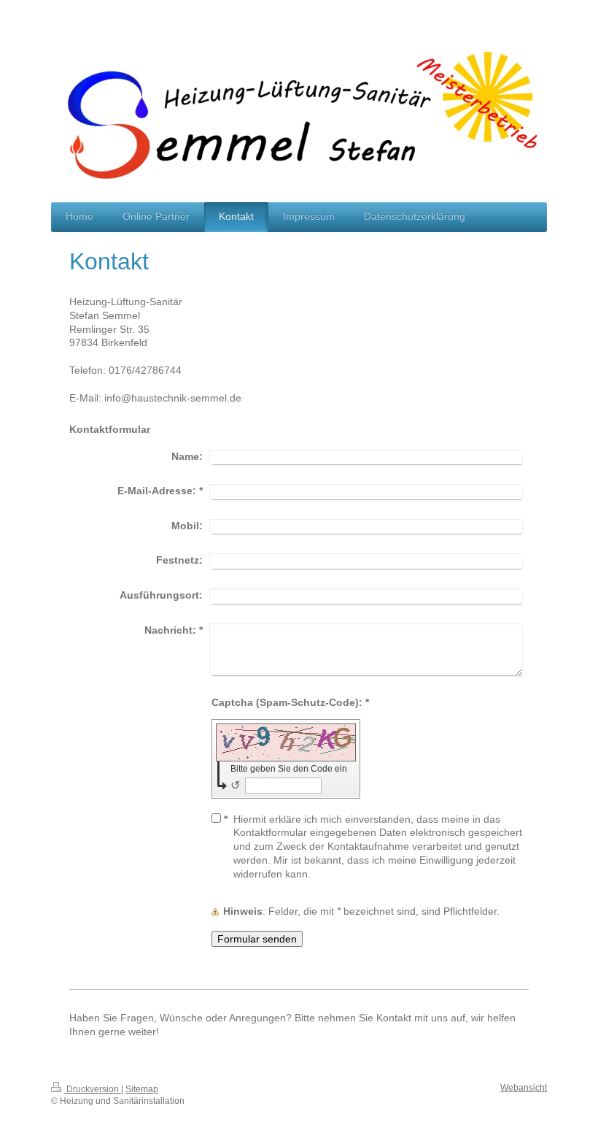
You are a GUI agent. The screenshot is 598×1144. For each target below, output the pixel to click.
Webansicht (523, 1088)
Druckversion (92, 1089)
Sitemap (141, 1089)
